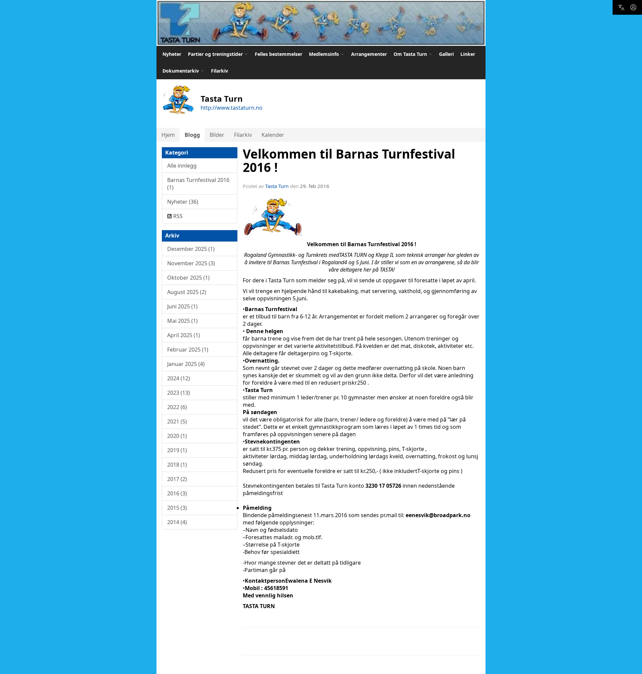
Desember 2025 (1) (191, 249)
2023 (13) (178, 392)
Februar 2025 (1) (187, 349)
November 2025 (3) (191, 263)
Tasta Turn (277, 186)
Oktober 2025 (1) (188, 277)
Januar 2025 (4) (186, 364)
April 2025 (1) (183, 335)
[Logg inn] (633, 7)
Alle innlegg (182, 165)
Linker (467, 54)
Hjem (168, 134)
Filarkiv (219, 71)
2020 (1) (177, 436)
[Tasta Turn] (321, 23)
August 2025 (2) (186, 292)
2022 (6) (177, 407)
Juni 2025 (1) (182, 306)
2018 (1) (177, 464)
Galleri (446, 54)
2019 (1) (177, 450)
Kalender (272, 134)
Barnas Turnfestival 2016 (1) (198, 183)
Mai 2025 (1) (182, 320)
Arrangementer (369, 54)
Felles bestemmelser (278, 54)
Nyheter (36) (182, 201)
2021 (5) (177, 421)
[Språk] (621, 7)
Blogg (192, 134)
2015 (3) (177, 507)
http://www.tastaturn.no (231, 107)
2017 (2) (177, 479)
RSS (177, 216)
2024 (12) (178, 378)
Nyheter (172, 54)
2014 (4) (177, 522)
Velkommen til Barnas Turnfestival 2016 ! (349, 161)
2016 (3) (177, 493)
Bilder (217, 134)
